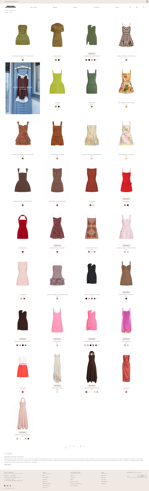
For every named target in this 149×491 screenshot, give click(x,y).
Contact (73, 477)
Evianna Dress (57, 56)
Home (6, 10)
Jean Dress (126, 388)
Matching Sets (47, 483)
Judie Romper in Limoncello (126, 154)
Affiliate (103, 479)
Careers (103, 483)
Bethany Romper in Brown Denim (23, 201)
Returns (103, 477)
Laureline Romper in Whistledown (91, 154)
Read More (7, 464)
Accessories (46, 485)
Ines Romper (91, 201)
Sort (11, 12)
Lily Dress (57, 102)
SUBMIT (142, 476)
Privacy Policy (74, 481)
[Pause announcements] (147, 2)
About (72, 475)
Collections (97, 7)
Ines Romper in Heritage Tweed (57, 201)
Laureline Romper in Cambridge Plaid (57, 294)
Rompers (45, 481)
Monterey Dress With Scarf (91, 388)
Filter (7, 12)
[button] (142, 6)
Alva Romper (126, 201)
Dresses (55, 7)
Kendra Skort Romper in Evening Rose (22, 154)
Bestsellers (46, 477)
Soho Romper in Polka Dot (126, 294)
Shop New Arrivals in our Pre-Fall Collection (17, 1)
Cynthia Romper (22, 248)
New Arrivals (33, 7)
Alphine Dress (57, 341)
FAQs (72, 479)
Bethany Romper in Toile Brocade (126, 248)
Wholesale (104, 481)
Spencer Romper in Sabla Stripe (126, 56)
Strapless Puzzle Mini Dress (92, 56)
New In (45, 475)
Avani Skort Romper (91, 248)
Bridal (117, 7)
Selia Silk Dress (126, 341)
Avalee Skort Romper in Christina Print (23, 56)
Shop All (75, 7)
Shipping (103, 475)
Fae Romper (22, 388)
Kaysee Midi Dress (57, 388)
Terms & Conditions (76, 483)
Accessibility (74, 485)
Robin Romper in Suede (57, 154)
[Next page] (84, 446)
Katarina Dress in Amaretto (57, 248)
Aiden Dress (91, 102)
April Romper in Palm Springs (126, 102)
